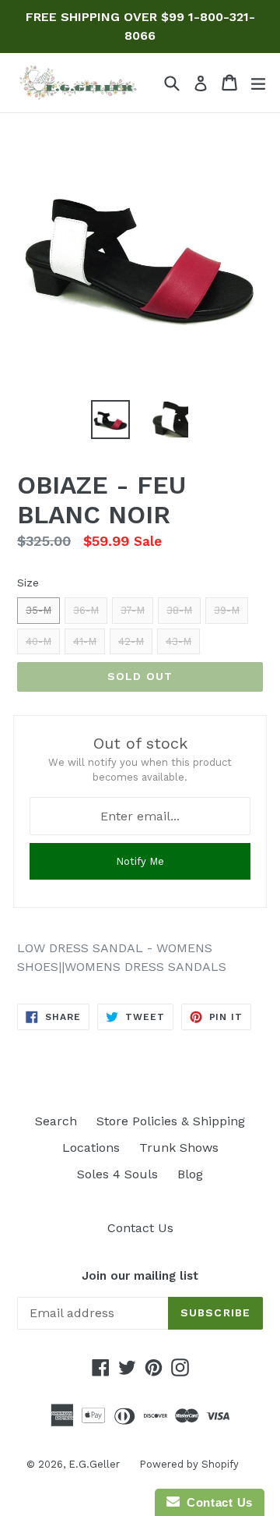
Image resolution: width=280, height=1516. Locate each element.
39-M (227, 610)
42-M (131, 641)
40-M (38, 641)
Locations (91, 1147)
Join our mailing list (140, 1276)
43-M (178, 641)
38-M (179, 610)
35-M (38, 610)
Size (28, 582)
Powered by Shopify (189, 1464)
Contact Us (140, 1227)
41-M (84, 641)
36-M (86, 610)
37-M (133, 610)
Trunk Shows (179, 1147)
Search (56, 1121)
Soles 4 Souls (117, 1174)
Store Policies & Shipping (170, 1121)
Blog (190, 1174)
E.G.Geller (94, 1464)
